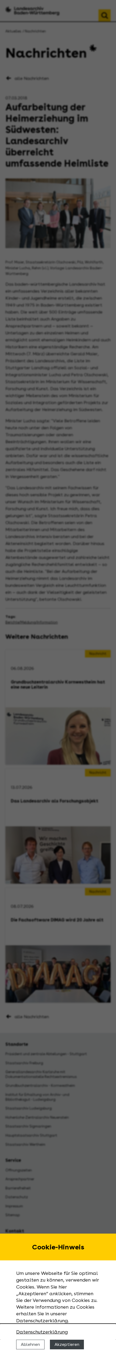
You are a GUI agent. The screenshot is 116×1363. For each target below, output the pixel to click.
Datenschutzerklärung (42, 1332)
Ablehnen (30, 1344)
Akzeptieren (66, 1344)
